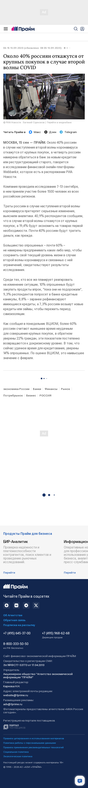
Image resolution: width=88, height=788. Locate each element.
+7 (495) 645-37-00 (16, 633)
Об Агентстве (12, 615)
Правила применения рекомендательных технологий (33, 747)
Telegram (70, 132)
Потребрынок (13, 395)
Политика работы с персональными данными (29, 742)
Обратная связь (14, 620)
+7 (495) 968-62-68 (56, 635)
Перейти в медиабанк (59, 122)
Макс (37, 132)
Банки (37, 389)
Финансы (51, 389)
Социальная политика (16, 751)
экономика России (16, 389)
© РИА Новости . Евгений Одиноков (24, 122)
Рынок (65, 389)
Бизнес (31, 395)
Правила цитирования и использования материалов (33, 738)
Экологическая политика (17, 756)
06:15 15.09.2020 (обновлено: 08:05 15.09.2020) (32, 48)
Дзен (52, 132)
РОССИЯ (45, 395)
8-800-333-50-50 (15, 645)
